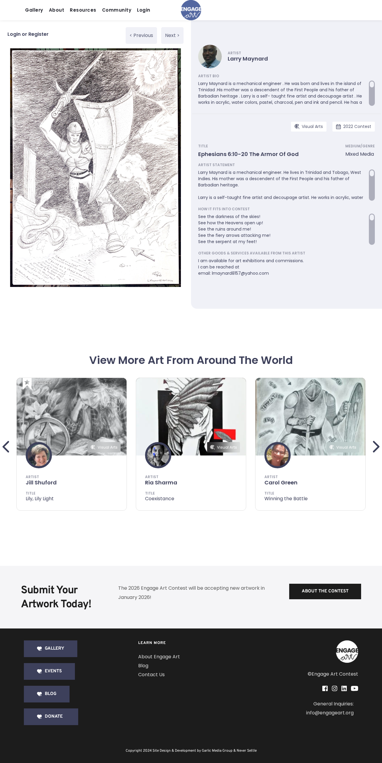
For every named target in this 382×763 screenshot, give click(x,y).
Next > (172, 35)
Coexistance (159, 498)
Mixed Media (359, 154)
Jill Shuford (41, 482)
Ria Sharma (161, 482)
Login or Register (28, 34)
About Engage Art (159, 656)
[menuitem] (35, 10)
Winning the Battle (286, 498)
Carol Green (281, 482)
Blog (143, 665)
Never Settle (247, 750)
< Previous (141, 35)
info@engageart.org (330, 712)
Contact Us (151, 674)
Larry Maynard (248, 58)
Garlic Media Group (217, 750)
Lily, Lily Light (40, 498)
